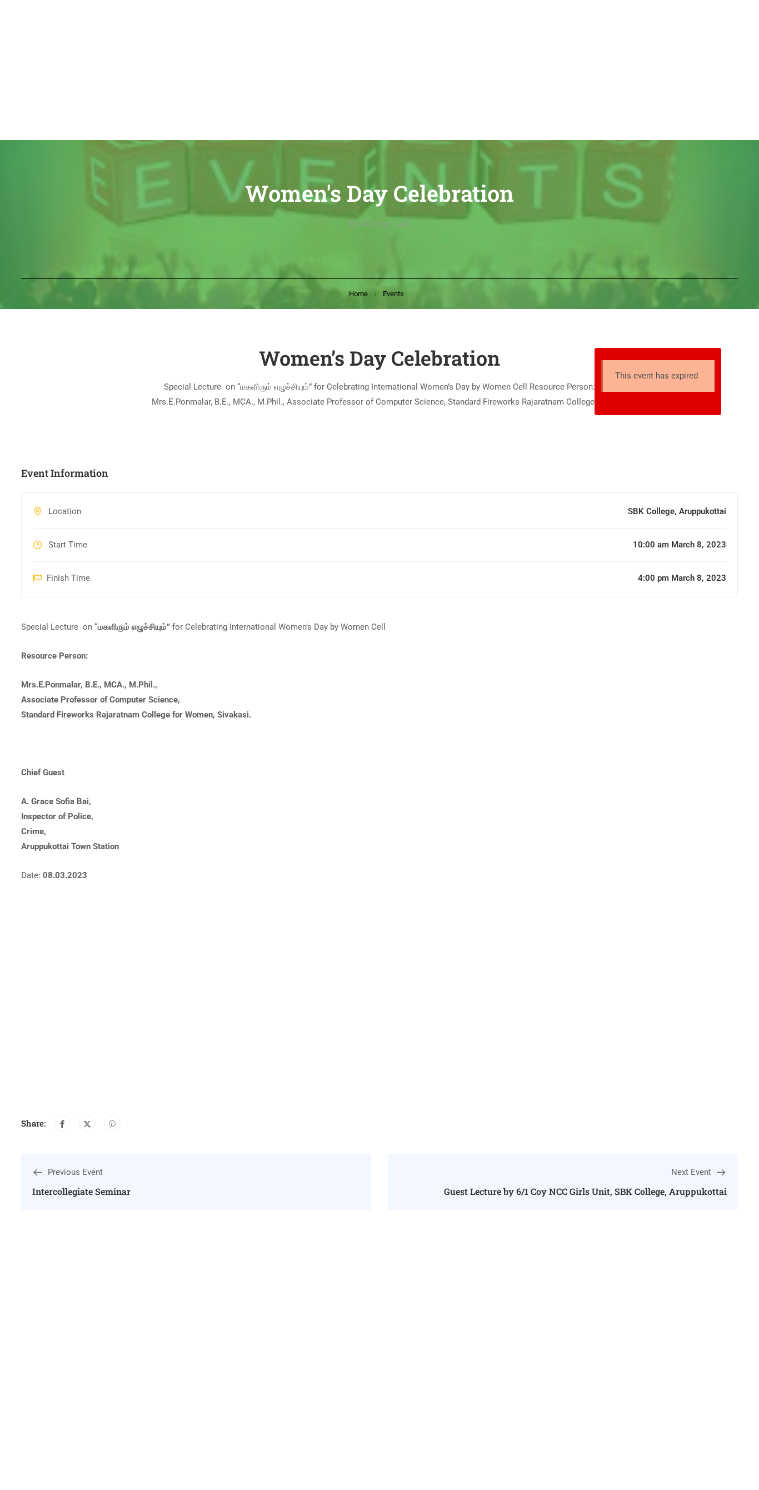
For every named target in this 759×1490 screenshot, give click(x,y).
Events (393, 294)
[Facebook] (62, 1123)
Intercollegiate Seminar (81, 1191)
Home (358, 294)
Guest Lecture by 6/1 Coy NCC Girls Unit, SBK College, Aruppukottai (585, 1191)
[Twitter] (87, 1123)
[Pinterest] (112, 1123)
